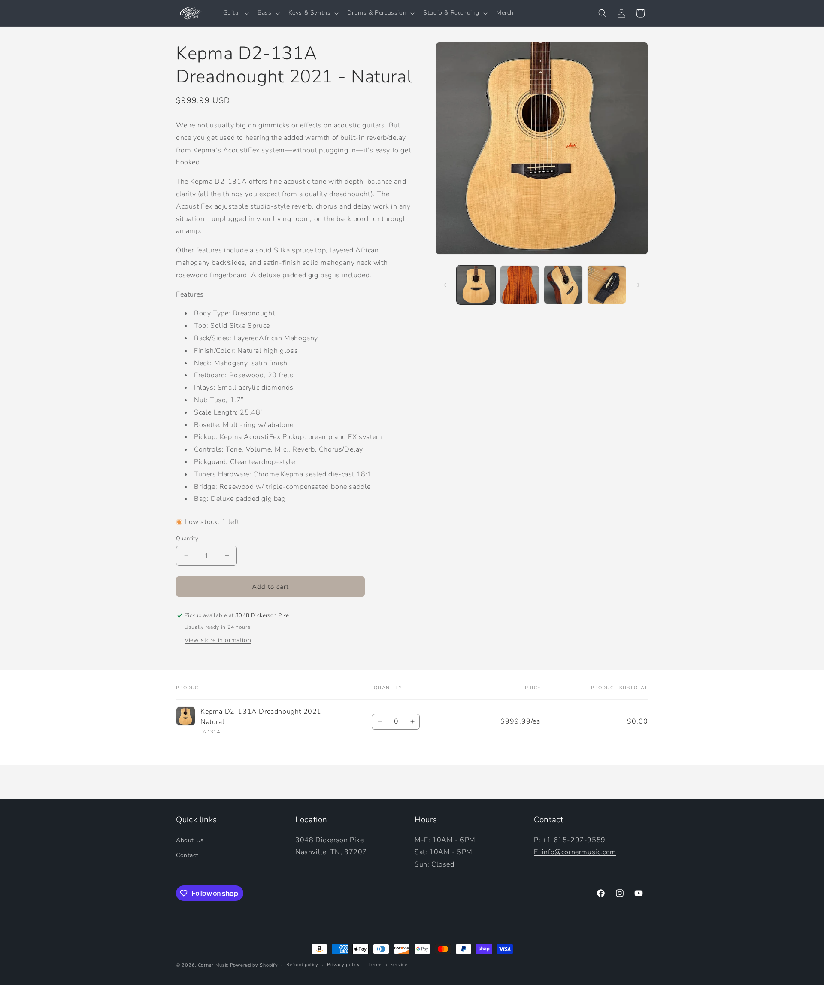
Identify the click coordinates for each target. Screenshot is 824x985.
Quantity (187, 539)
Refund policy (302, 964)
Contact (187, 855)
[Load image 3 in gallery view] (563, 284)
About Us (190, 840)
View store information (218, 640)
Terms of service (387, 964)
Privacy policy (343, 964)
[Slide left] (445, 285)
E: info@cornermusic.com (575, 852)
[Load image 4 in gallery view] (606, 284)
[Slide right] (638, 285)
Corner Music (213, 965)
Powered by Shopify (254, 965)
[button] (235, 13)
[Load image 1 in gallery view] (476, 284)
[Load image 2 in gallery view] (519, 284)
